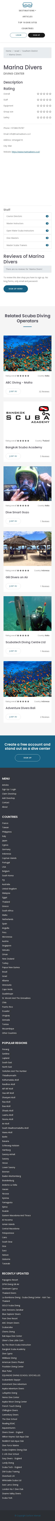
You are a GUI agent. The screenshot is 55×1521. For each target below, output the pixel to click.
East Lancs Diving (10, 1484)
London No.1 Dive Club (12, 1489)
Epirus (5, 1206)
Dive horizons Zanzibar (12, 1309)
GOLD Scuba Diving (11, 1305)
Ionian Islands (8, 1224)
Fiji (3, 880)
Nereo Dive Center (10, 1397)
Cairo (4, 1237)
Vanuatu (6, 950)
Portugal (6, 862)
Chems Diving (8, 1331)
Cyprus (5, 845)
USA (4, 867)
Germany (6, 849)
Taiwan (5, 827)
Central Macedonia (10, 1228)
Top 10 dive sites (27, 22)
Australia (6, 884)
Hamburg (6, 1150)
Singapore (6, 945)
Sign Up (36, 35)
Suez (4, 1250)
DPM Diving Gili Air (10, 1284)
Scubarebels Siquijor (11, 1379)
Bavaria (5, 1141)
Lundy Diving (8, 1462)
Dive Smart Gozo (17, 512)
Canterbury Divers (10, 1414)
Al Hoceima (7, 1219)
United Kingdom (9, 888)
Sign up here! (16, 289)
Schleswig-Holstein (10, 1145)
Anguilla (5, 928)
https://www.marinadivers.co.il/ (26, 151)
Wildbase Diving (9, 1358)
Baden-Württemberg (11, 1176)
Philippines (7, 831)
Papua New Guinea (11, 967)
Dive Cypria (7, 1353)
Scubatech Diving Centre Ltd (26, 642)
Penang (5, 1049)
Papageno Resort (10, 1279)
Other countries (9, 1033)
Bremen (5, 1171)
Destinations (27, 10)
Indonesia (45, 570)
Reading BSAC (8, 1423)
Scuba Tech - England (12, 1467)
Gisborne (6, 1259)
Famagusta (7, 1202)
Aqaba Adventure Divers (13, 1388)
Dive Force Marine (10, 1445)
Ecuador (6, 1011)
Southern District (30, 51)
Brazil (4, 971)
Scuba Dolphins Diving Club (14, 1449)
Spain (4, 923)
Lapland (5, 1058)
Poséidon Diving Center (13, 1366)
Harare (5, 1189)
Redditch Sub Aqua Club (13, 1441)
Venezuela (6, 985)
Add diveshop (8, 798)
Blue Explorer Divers (11, 1314)
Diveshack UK (8, 1476)
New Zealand (8, 958)
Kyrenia (5, 1198)
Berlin (4, 1136)
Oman (5, 954)
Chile (4, 1002)
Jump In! (13, 391)
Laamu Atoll (7, 1115)
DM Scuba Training (10, 1471)
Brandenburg (8, 1180)
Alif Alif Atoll (7, 1088)
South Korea (8, 875)
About (5, 807)
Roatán (5, 1211)
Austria (5, 941)
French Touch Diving (11, 1406)
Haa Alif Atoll (8, 1093)
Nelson (5, 1255)
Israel (16, 51)
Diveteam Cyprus (10, 1288)
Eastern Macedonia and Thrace (16, 1215)
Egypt (4, 897)
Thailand (45, 441)
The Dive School (9, 1419)
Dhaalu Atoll (7, 1110)
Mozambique (8, 1028)
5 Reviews (44, 456)
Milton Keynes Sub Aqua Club (15, 1436)
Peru (4, 932)
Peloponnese (8, 1233)
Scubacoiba (7, 1327)
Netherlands (7, 919)
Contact (5, 802)
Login (18, 35)
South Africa (7, 910)
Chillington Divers (10, 1410)
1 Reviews (44, 521)
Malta (47, 376)
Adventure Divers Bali (20, 708)
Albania (5, 980)
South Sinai (7, 1241)
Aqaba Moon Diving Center (14, 1401)
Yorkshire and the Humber (14, 1071)
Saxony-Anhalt (8, 1154)
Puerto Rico (7, 1006)
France (5, 823)
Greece (5, 906)
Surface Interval (33, 1515)
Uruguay (6, 1015)
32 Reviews (44, 391)
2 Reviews (44, 717)
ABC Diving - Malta (19, 382)
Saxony (5, 1158)
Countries (28, 28)
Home (8, 51)
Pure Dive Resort (10, 1318)
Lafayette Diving (9, 1393)
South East (7, 1062)
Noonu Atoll (7, 1119)
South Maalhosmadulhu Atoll (15, 1128)
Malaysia (6, 893)
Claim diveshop (9, 793)
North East (7, 1066)
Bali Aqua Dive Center (12, 1336)
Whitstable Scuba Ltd (11, 1480)
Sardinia (5, 1053)
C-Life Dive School (10, 1454)
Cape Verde (7, 989)
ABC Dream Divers (10, 1322)
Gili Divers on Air (17, 577)
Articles (27, 16)
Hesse (5, 1163)
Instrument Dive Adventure (14, 1384)
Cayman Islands (9, 858)
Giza (4, 1246)
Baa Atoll (6, 1106)
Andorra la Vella (9, 1184)
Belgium (6, 871)
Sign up (5, 789)
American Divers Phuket (13, 1362)
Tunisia (5, 1024)
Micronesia (7, 936)
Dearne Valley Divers (11, 1493)
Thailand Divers (9, 1293)
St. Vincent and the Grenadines (16, 998)
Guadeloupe (7, 993)
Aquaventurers (8, 1427)
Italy (4, 836)
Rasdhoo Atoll (8, 1084)
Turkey (5, 963)
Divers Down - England (12, 1432)
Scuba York (7, 1498)
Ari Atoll (5, 1123)
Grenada (6, 1019)
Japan (4, 840)
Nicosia (5, 1193)
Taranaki (6, 1263)
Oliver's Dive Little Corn (12, 1340)
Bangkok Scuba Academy (24, 447)
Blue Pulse (7, 1371)
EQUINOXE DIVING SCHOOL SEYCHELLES (21, 1375)
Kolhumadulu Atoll (10, 1079)
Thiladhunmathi (9, 1075)
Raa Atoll (6, 1101)
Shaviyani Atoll (8, 1097)
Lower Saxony (8, 1167)
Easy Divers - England (12, 1458)
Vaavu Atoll (7, 1132)
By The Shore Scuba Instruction (16, 1344)
